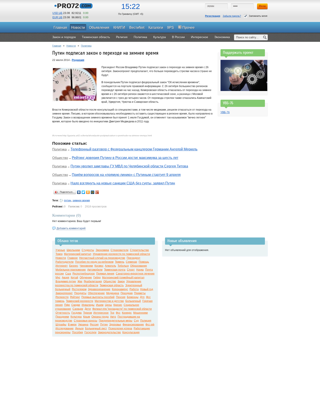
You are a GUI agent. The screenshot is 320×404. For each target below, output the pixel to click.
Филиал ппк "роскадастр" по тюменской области (122, 308)
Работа (134, 289)
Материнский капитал (77, 254)
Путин (104, 324)
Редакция (78, 60)
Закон (121, 281)
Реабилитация (93, 281)
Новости (71, 45)
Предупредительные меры (115, 320)
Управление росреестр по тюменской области (121, 254)
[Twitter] (83, 192)
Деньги (79, 328)
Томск (59, 254)
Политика (86, 45)
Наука (140, 269)
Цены (108, 304)
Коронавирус (120, 289)
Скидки (75, 304)
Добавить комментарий (71, 228)
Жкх (79, 281)
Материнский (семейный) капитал (123, 277)
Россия (94, 324)
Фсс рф (149, 324)
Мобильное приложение (71, 269)
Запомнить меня (258, 16)
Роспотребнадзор (83, 273)
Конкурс (127, 312)
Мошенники (140, 312)
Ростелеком (79, 289)
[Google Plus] (97, 192)
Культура (76, 316)
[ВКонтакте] (79, 192)
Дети (88, 308)
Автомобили (95, 269)
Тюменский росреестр (79, 301)
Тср (112, 312)
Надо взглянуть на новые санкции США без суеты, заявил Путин (123, 183)
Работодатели (65, 261)
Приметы (140, 293)
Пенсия (120, 297)
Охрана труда (100, 316)
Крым (86, 316)
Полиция (145, 320)
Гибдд (97, 277)
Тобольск (123, 265)
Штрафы (61, 324)
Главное (72, 257)
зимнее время (81, 200)
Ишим (99, 304)
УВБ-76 (225, 112)
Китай (74, 277)
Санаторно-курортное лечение (135, 273)
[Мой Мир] (92, 192)
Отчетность (63, 312)
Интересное (101, 312)
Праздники (62, 316)
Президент (133, 257)
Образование (138, 265)
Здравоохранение (99, 289)
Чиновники (86, 265)
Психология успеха (120, 328)
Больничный (133, 301)
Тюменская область (112, 285)
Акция (65, 277)
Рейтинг (75, 297)
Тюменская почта (114, 269)
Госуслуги (90, 332)
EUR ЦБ (57, 17)
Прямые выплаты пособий (98, 297)
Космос (98, 265)
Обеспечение (96, 293)
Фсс (118, 312)
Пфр (67, 304)
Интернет (62, 265)
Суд (136, 320)
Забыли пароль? (232, 16)
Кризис (117, 304)
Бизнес (73, 265)
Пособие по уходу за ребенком (94, 261)
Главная (56, 45)
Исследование (65, 328)
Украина (83, 324)
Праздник (127, 293)
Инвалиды (88, 304)
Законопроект (64, 293)
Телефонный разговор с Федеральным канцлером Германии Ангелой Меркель (134, 149)
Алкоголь (110, 265)
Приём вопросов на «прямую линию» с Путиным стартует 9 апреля (126, 175)
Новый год (146, 289)
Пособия (77, 332)
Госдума (76, 312)
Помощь (144, 261)
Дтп (142, 297)
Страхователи (119, 250)
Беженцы (132, 297)
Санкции (77, 308)
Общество (60, 158)
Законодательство (109, 332)
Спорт (131, 269)
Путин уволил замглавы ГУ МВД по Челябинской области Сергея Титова (129, 166)
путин (67, 200)
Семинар (131, 261)
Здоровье (115, 324)
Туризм (87, 312)
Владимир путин (66, 281)
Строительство (139, 250)
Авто (113, 316)
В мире (72, 324)
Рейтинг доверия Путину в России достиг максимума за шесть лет (125, 158)
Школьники (73, 250)
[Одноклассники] (88, 192)
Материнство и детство (109, 301)
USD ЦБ (57, 13)
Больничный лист (96, 328)
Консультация (131, 332)
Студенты (88, 250)
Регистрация (212, 16)
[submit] (265, 37)
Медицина (112, 293)
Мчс (58, 277)
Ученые (60, 250)
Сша (68, 273)
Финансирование (133, 324)
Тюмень (119, 261)
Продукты (80, 293)
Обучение (86, 277)
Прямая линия (105, 273)
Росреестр (62, 297)
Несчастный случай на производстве (102, 257)
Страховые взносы (85, 320)
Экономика (102, 250)
